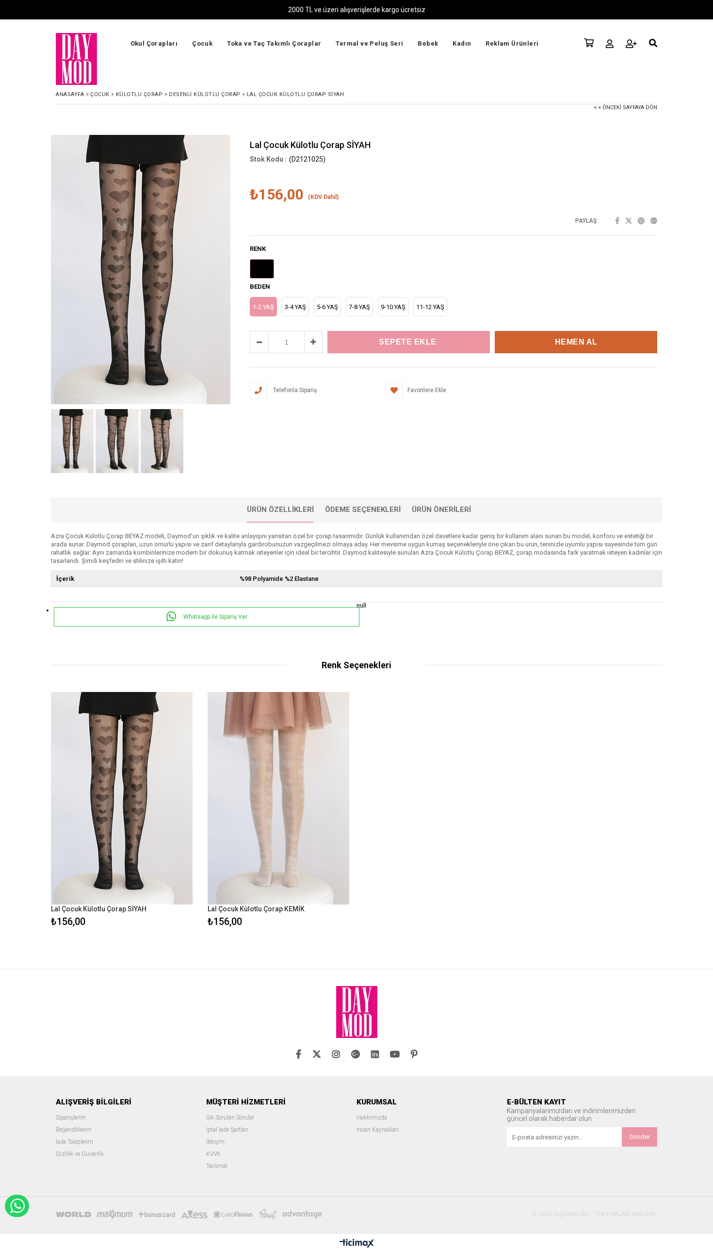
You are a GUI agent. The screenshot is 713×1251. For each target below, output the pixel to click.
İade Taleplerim (74, 1142)
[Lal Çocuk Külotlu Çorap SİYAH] (122, 798)
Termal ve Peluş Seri (369, 43)
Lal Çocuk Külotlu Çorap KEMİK (256, 909)
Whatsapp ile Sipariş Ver (214, 616)
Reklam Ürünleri (512, 43)
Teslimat (216, 1166)
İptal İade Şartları (227, 1130)
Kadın (462, 43)
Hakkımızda (371, 1118)
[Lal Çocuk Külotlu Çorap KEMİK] (279, 798)
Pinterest (641, 220)
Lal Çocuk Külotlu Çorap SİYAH (98, 909)
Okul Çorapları (154, 43)
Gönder (639, 1136)
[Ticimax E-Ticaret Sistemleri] (357, 1244)
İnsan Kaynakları (377, 1130)
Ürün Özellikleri (280, 509)
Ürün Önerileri (441, 509)
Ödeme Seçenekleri (363, 509)
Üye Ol (631, 43)
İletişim (215, 1142)
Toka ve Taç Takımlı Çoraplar (274, 43)
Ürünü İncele (155, 810)
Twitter (628, 220)
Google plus (653, 220)
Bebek (428, 43)
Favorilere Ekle (121, 810)
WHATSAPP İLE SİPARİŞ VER (17, 1206)
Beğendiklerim (74, 1130)
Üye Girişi (610, 43)
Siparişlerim (71, 1118)
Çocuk (202, 43)
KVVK (213, 1154)
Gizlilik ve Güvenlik (80, 1154)
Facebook (617, 220)
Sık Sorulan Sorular (230, 1118)
